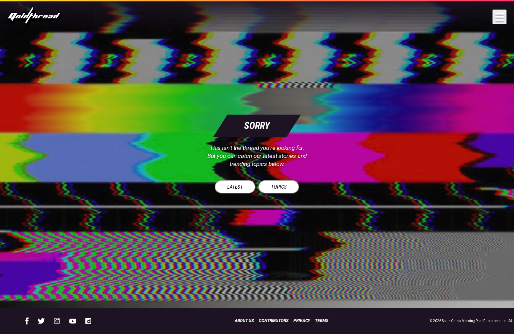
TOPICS (279, 187)
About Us (244, 320)
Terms (321, 320)
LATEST (235, 187)
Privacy (301, 320)
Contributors (273, 320)
